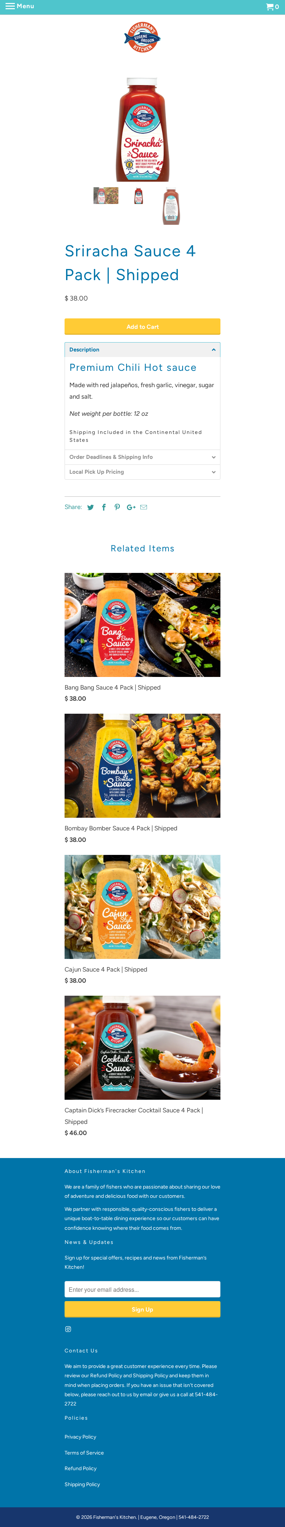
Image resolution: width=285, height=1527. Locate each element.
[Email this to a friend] (142, 633)
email (146, 1520)
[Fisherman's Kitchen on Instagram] (69, 1455)
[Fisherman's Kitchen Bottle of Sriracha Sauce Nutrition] (142, 195)
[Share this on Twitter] (89, 633)
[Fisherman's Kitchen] (142, 37)
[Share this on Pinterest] (116, 633)
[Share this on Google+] (129, 633)
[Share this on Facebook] (103, 633)
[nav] (20, 7)
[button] (142, 475)
